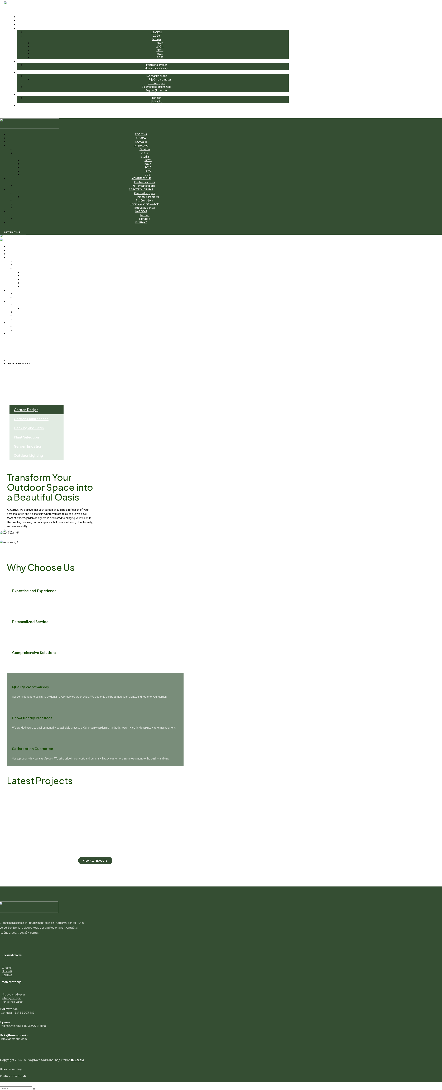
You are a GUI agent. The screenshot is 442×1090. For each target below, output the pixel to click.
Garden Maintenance (31, 419)
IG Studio (77, 1060)
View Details (14, 818)
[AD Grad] (6, 236)
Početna (11, 357)
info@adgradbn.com (14, 1039)
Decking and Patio (29, 428)
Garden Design (26, 409)
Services (11, 360)
